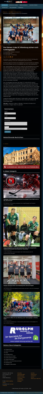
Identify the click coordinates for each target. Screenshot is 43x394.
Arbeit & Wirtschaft (9, 351)
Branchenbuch (20, 375)
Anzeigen (19, 381)
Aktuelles (11, 12)
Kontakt (32, 373)
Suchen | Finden (21, 377)
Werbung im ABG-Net (36, 378)
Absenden (7, 131)
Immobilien (20, 378)
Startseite (5, 12)
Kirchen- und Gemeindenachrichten (13, 361)
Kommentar (7, 120)
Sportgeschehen (17, 12)
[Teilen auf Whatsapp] (8, 57)
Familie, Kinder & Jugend (10, 357)
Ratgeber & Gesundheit (10, 364)
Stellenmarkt (20, 379)
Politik (6, 352)
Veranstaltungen (21, 374)
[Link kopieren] (12, 57)
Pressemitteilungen (9, 359)
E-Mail (6, 116)
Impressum (33, 375)
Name (6, 111)
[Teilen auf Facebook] (10, 57)
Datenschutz (34, 374)
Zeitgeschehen (8, 349)
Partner (32, 377)
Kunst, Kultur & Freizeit (10, 356)
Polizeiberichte (8, 362)
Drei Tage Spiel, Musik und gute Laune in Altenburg (18, 392)
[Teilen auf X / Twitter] (6, 57)
